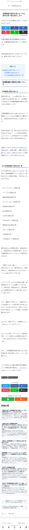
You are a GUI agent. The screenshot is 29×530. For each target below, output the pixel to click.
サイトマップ (14, 525)
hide (14, 66)
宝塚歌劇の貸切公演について (11, 70)
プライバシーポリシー (7, 523)
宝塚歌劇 (5, 377)
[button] (25, 287)
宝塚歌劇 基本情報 (13, 377)
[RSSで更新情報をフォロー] (21, 399)
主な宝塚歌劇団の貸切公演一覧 (13, 75)
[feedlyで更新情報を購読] (8, 399)
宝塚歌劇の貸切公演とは (11, 72)
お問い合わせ (21, 523)
